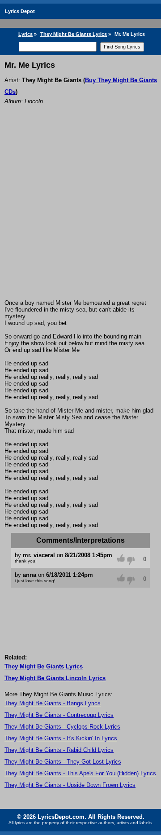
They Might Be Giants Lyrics (73, 34)
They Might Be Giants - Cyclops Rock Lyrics (62, 726)
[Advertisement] (80, 214)
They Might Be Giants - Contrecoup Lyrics (59, 715)
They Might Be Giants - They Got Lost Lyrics (62, 761)
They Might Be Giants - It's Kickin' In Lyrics (60, 738)
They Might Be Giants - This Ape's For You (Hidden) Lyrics (80, 773)
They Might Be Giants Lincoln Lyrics (55, 678)
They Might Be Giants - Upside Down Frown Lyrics (70, 785)
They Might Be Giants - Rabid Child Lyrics (59, 750)
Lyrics (25, 34)
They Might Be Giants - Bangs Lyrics (52, 703)
